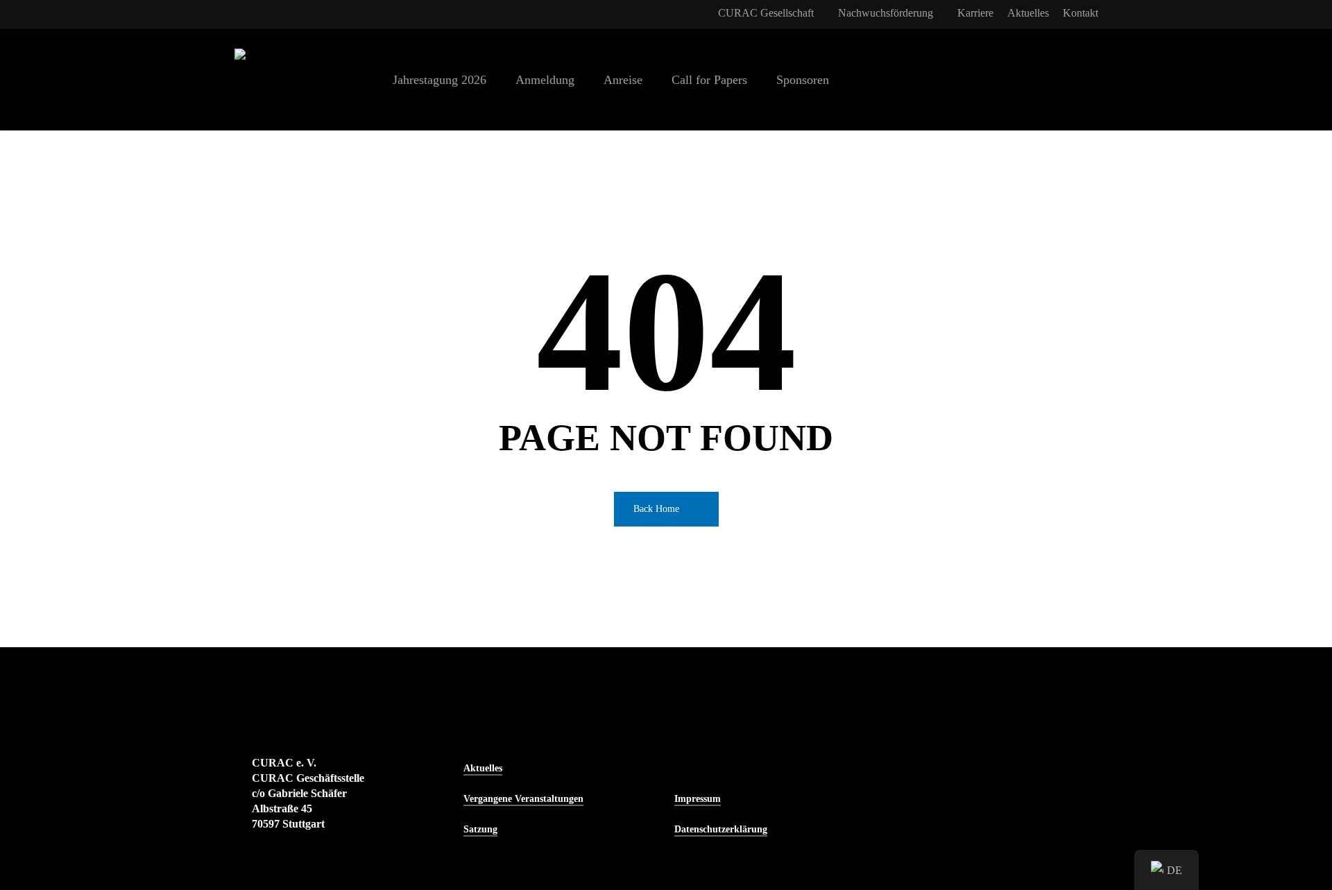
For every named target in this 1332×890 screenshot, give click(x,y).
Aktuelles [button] (482, 768)
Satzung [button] (480, 829)
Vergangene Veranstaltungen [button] (523, 799)
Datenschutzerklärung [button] (720, 829)
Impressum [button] (697, 799)
